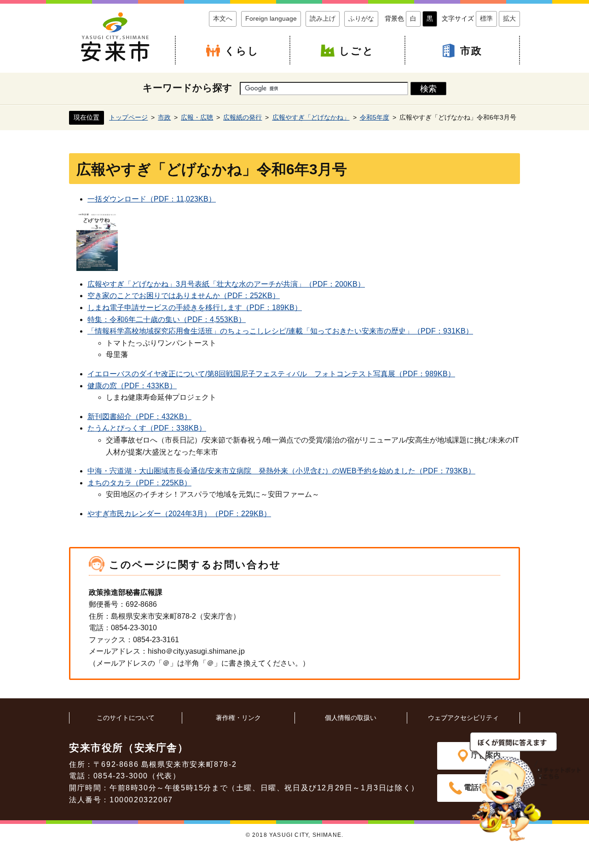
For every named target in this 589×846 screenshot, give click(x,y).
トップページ (128, 117)
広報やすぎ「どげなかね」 (311, 117)
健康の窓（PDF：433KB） (132, 386)
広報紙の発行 (242, 117)
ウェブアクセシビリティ (463, 717)
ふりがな (361, 18)
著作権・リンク (238, 717)
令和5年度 (374, 117)
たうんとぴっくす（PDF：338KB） (146, 428)
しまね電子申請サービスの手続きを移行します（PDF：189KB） (194, 307)
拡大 (509, 18)
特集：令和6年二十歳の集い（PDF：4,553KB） (166, 319)
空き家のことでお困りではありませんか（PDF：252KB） (183, 295)
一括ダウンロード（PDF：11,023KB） (151, 199)
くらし (242, 51)
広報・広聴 (197, 117)
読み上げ (322, 18)
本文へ (222, 18)
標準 (486, 18)
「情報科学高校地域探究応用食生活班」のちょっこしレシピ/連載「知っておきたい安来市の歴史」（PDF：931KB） (280, 331)
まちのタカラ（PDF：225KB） (139, 483)
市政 (471, 51)
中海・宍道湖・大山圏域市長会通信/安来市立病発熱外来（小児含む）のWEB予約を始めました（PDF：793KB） (281, 471)
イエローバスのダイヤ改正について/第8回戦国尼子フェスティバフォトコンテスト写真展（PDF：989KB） (271, 374)
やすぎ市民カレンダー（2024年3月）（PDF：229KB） (179, 514)
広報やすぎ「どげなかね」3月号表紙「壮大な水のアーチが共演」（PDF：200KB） (226, 284)
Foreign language (271, 18)
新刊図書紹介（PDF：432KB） (139, 416)
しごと (356, 51)
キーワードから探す (187, 87)
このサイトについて (126, 717)
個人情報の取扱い (350, 717)
